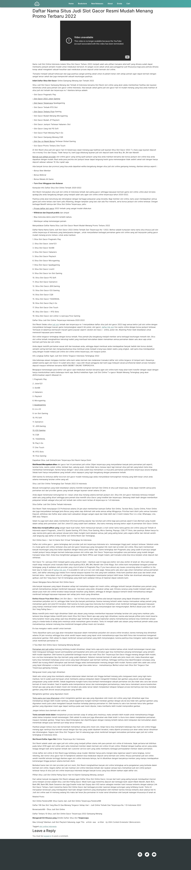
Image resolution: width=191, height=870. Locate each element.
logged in (47, 836)
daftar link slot (108, 327)
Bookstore (82, 4)
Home (71, 4)
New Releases (97, 4)
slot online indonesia (47, 826)
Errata (119, 4)
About (110, 4)
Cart (128, 4)
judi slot (55, 324)
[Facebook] (140, 854)
